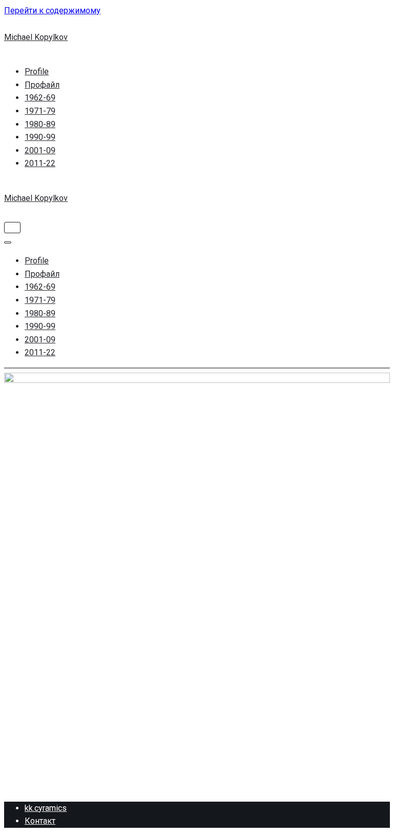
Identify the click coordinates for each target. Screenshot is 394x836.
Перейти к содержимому (52, 10)
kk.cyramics (46, 808)
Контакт (40, 821)
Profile (37, 71)
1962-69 (40, 98)
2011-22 (40, 163)
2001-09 (40, 150)
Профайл (42, 85)
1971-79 (40, 111)
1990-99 (40, 137)
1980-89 (40, 124)
